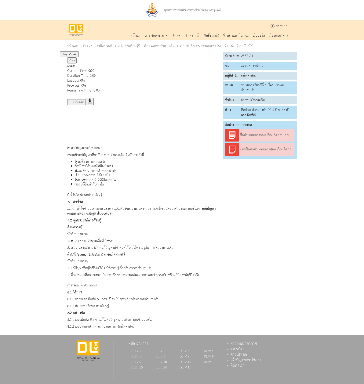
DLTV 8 (209, 356)
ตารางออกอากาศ (244, 343)
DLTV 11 (185, 362)
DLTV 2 (160, 351)
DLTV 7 (184, 356)
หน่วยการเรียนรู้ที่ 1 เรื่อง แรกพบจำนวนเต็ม (146, 46)
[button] (143, 65)
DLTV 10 (161, 362)
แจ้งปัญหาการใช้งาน (246, 360)
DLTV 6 (160, 356)
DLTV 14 (161, 367)
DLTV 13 (137, 367)
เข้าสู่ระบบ (281, 26)
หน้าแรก (72, 46)
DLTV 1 (136, 351)
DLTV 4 (209, 351)
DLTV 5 (136, 356)
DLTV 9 (136, 362)
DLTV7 (87, 46)
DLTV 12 (209, 362)
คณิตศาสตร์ (104, 46)
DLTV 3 (184, 351)
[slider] (97, 52)
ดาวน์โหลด (239, 354)
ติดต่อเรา (237, 365)
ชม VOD (237, 349)
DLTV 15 (185, 367)
